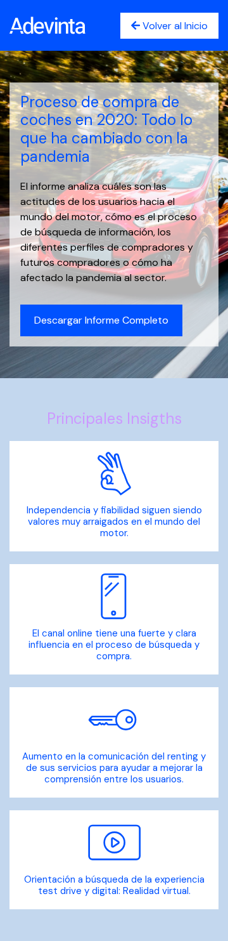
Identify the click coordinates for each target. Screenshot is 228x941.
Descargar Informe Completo (101, 320)
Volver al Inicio (174, 25)
